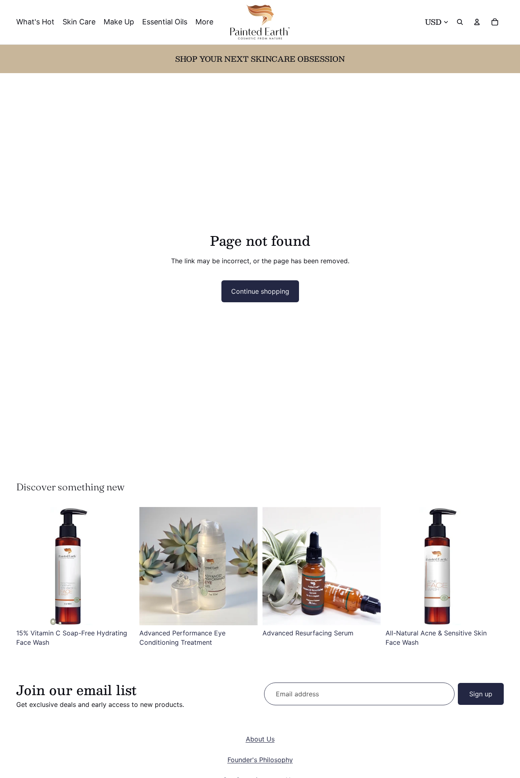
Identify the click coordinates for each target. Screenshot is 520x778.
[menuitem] (204, 22)
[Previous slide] (28, 566)
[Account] (477, 22)
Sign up (480, 694)
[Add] (122, 612)
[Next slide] (122, 566)
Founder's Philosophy (260, 760)
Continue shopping (260, 291)
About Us (260, 739)
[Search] (460, 22)
